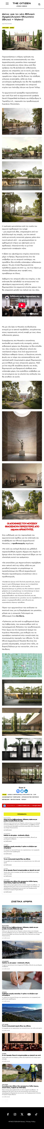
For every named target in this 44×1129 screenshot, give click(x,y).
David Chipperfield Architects (20, 794)
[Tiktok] (36, 1115)
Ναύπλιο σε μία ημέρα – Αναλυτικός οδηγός (16, 835)
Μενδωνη (6, 799)
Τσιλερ (23, 799)
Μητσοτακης (15, 799)
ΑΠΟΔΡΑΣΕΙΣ (7, 833)
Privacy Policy (30, 1121)
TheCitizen (5, 27)
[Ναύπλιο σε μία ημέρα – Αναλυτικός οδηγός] (22, 950)
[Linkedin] (26, 791)
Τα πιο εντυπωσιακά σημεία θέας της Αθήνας (17, 859)
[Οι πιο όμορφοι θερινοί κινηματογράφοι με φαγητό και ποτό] (22, 1042)
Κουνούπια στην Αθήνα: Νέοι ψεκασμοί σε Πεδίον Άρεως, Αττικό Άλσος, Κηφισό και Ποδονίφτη (21, 882)
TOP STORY (7, 879)
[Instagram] (15, 1115)
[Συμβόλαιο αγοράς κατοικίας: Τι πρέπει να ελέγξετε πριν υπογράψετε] (22, 980)
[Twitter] (22, 791)
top (34, 794)
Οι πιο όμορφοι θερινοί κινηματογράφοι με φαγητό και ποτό (21, 870)
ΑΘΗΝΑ (12, 27)
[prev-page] (3, 1100)
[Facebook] (18, 791)
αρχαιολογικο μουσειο (30, 797)
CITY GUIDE (7, 857)
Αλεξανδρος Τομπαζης (11, 797)
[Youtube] (29, 1115)
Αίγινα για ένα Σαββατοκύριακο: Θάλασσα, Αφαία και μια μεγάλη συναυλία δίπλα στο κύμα (20, 820)
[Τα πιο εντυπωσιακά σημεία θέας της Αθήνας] (22, 1013)
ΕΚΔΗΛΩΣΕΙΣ (7, 818)
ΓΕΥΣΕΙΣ (6, 868)
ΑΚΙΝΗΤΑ (6, 844)
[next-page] (6, 1100)
